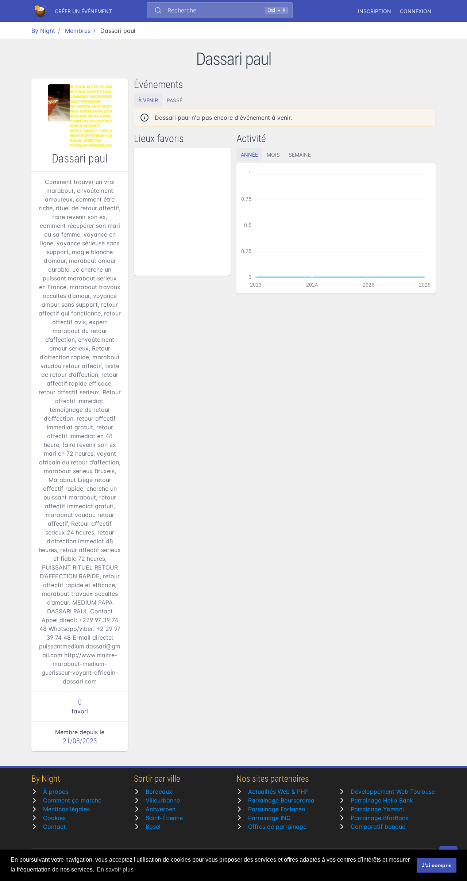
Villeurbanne (163, 800)
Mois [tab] (273, 155)
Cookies (54, 817)
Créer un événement (83, 11)
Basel (153, 826)
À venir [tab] (148, 100)
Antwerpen (160, 809)
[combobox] (220, 11)
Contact (54, 826)
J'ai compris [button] (437, 865)
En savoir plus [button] (115, 869)
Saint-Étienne (164, 817)
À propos (56, 791)
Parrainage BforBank (380, 817)
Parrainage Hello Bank (382, 800)
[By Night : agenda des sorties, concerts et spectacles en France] (40, 10)
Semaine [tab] (300, 155)
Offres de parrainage (277, 826)
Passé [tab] (174, 100)
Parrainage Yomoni (377, 809)
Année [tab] (249, 155)
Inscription (374, 11)
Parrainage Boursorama (281, 800)
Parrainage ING (269, 817)
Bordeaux (159, 791)
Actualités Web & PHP (278, 791)
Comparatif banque (378, 826)
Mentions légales (66, 809)
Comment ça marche (72, 800)
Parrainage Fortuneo (276, 809)
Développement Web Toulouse (393, 791)
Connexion (415, 11)
